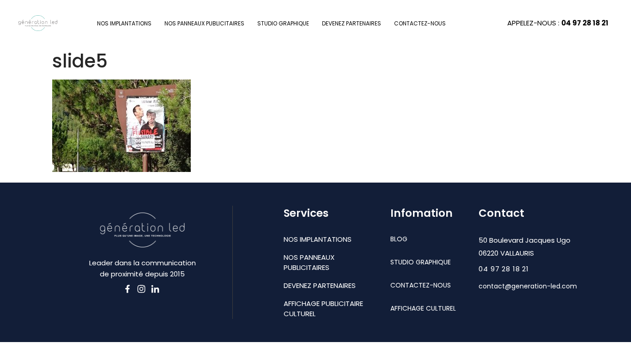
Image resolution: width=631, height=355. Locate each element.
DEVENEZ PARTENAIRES (351, 23)
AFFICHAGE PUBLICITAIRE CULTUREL (323, 308)
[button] (504, 269)
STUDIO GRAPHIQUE (283, 23)
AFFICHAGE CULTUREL (423, 308)
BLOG (398, 239)
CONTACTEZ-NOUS (420, 23)
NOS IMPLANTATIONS (124, 23)
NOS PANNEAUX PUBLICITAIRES (204, 23)
